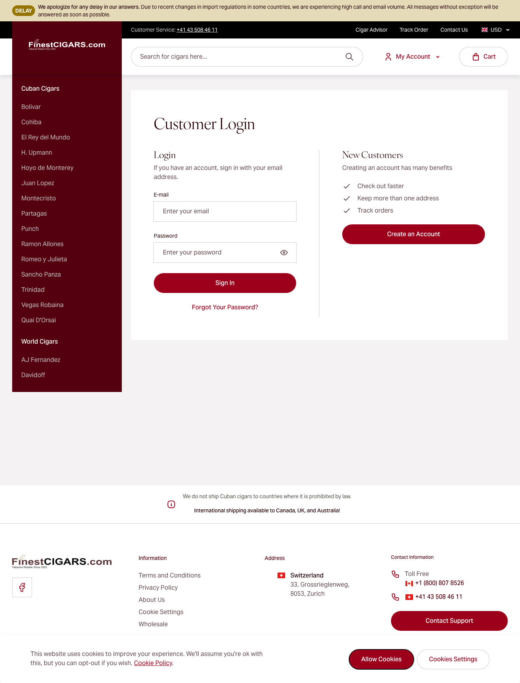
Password (165, 235)
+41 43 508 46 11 (439, 597)
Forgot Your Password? (225, 307)
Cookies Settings (453, 659)
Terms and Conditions (170, 575)
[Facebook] (22, 587)
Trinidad (33, 290)
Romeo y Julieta (44, 259)
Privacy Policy (158, 588)
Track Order (414, 29)
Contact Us (454, 29)
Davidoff (33, 375)
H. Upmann (36, 153)
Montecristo (38, 198)
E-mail (161, 194)
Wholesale (153, 624)
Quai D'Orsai (38, 320)
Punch (30, 229)
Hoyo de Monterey (47, 168)
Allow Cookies (381, 659)
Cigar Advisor (372, 29)
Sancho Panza (41, 274)
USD (496, 29)
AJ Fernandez (40, 360)
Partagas (34, 214)
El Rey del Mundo (45, 137)
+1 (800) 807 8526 (439, 583)
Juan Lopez (37, 183)
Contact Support (449, 621)
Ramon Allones (42, 244)
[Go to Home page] (67, 44)
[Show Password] (284, 252)
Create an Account (413, 234)
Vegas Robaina (42, 305)
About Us (152, 600)
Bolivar (31, 107)
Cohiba (31, 122)
